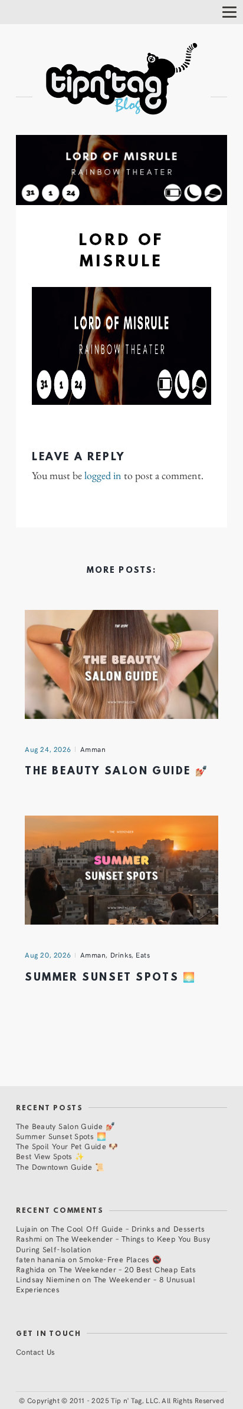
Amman (93, 749)
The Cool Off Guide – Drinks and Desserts (128, 1228)
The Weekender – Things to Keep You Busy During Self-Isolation (113, 1243)
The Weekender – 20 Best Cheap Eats (127, 1269)
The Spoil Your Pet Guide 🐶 (67, 1146)
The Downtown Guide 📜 (60, 1166)
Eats (143, 954)
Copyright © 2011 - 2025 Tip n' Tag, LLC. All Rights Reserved (125, 1400)
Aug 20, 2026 (48, 954)
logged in (102, 475)
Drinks (121, 954)
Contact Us (35, 1352)
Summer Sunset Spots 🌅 (110, 978)
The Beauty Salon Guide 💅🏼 (116, 771)
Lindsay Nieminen (48, 1279)
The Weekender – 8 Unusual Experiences (105, 1284)
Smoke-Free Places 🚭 (120, 1259)
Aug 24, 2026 (48, 749)
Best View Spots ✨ (50, 1156)
